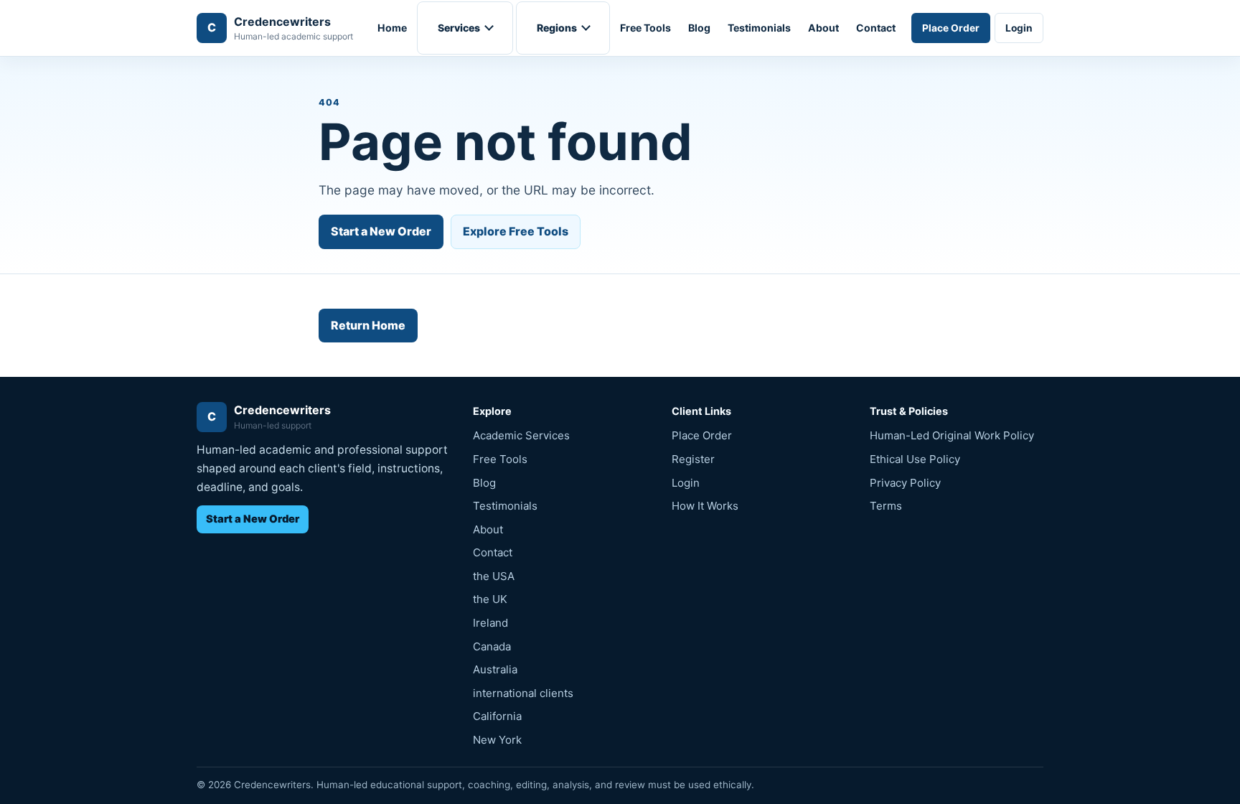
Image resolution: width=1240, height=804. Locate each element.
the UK (490, 599)
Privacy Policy (905, 483)
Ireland (490, 623)
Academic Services (521, 435)
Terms (886, 506)
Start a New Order (381, 231)
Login (1019, 28)
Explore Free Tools (515, 231)
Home (392, 28)
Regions (557, 28)
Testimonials (759, 28)
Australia (495, 669)
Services (459, 28)
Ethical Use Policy (915, 459)
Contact (876, 28)
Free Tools (645, 28)
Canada (492, 646)
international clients (523, 693)
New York (497, 740)
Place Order (951, 28)
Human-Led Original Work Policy (952, 435)
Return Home (368, 325)
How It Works (705, 506)
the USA (494, 576)
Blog (699, 28)
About (823, 28)
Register (693, 459)
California (497, 716)
